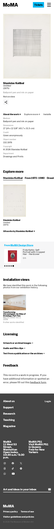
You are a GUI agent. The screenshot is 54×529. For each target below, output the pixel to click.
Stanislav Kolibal (13, 83)
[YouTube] (14, 473)
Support (8, 407)
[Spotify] (22, 468)
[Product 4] (11, 266)
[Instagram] (6, 463)
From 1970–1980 (35, 178)
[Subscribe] (49, 489)
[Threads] (6, 468)
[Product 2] (7, 266)
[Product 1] (5, 266)
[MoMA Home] (10, 5)
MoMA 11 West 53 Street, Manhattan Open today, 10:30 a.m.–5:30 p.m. (13, 449)
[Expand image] (27, 46)
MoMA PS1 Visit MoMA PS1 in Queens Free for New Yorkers (38, 447)
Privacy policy (10, 512)
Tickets (38, 4)
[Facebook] (14, 463)
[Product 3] (9, 266)
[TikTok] (14, 468)
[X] (22, 463)
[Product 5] (13, 266)
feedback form (38, 382)
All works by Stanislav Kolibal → (19, 231)
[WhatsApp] (6, 473)
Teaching (9, 419)
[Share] (6, 102)
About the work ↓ (12, 114)
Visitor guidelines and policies (18, 517)
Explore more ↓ (32, 114)
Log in (48, 401)
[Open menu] (49, 5)
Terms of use (27, 512)
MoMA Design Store (21, 245)
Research (9, 413)
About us (9, 401)
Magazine (9, 426)
